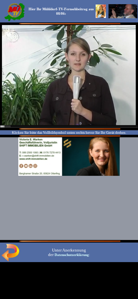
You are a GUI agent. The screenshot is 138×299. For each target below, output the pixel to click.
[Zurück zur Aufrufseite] (10, 260)
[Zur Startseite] (14, 20)
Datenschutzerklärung (72, 255)
